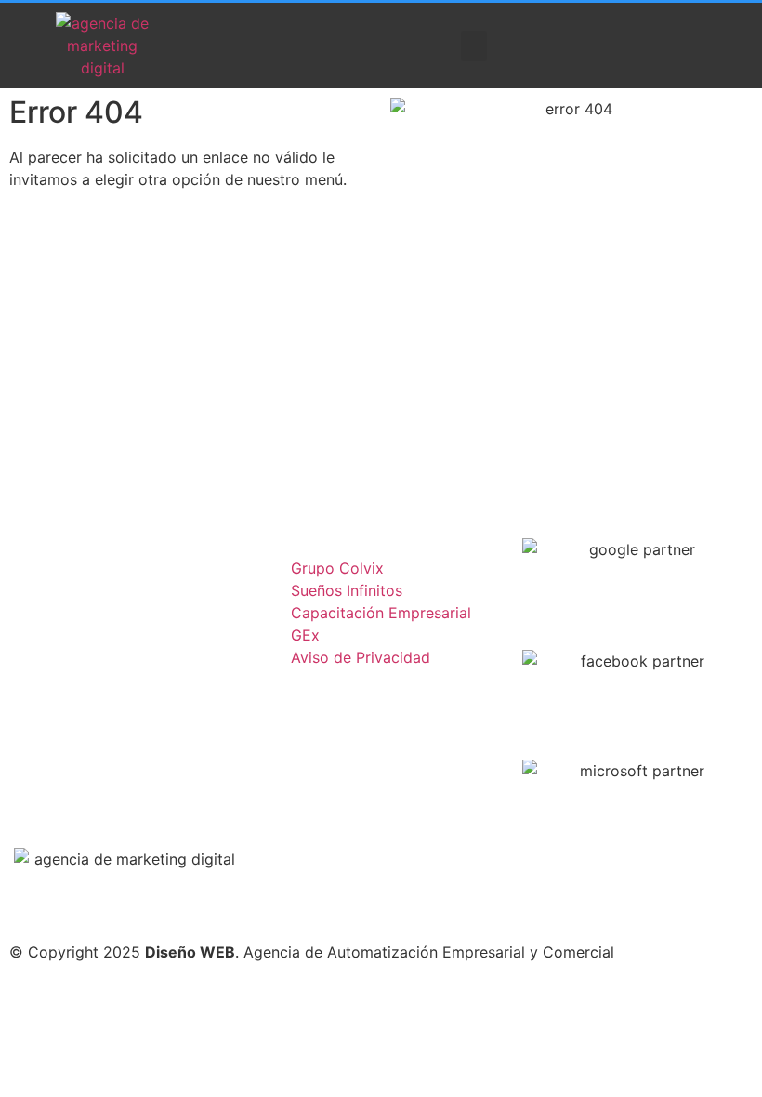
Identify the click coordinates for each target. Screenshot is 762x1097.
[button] (474, 46)
